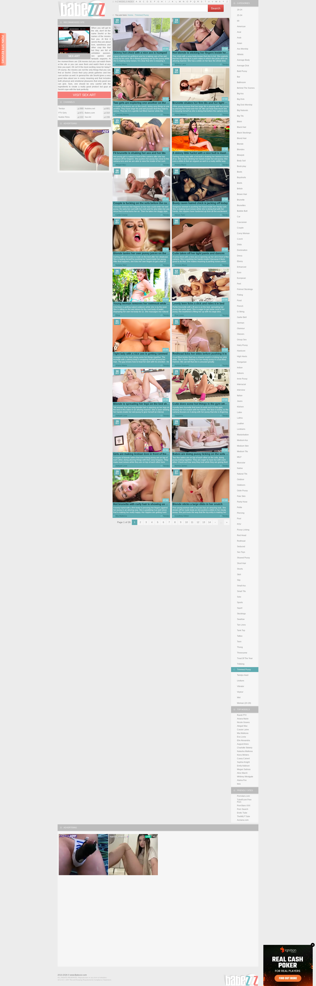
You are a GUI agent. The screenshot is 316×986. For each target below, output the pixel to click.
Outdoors (241, 485)
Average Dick (243, 65)
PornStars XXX (243, 805)
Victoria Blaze (181, 265)
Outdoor (240, 479)
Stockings (241, 613)
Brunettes (241, 205)
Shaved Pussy (243, 558)
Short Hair (241, 563)
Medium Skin (243, 446)
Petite (239, 507)
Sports (240, 602)
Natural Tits (242, 474)
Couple (240, 228)
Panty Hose (242, 502)
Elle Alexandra (243, 740)
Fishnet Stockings (245, 289)
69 (238, 21)
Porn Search (242, 809)
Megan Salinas (243, 769)
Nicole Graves (243, 722)
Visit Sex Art (84, 95)
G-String (240, 312)
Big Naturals (242, 110)
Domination (242, 250)
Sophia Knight (243, 762)
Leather (240, 423)
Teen (239, 641)
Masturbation (243, 435)
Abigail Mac (121, 165)
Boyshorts (241, 177)
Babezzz (81, 9)
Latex (239, 412)
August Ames (243, 744)
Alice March (242, 773)
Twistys (166, 64)
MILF (239, 457)
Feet (239, 284)
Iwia (239, 784)
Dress (239, 256)
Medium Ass (242, 440)
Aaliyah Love (121, 415)
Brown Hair (242, 194)
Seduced (241, 546)
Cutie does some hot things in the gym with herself (204, 403)
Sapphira (179, 415)
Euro (239, 272)
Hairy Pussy (242, 345)
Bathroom (241, 82)
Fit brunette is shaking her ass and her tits (139, 153)
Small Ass (241, 586)
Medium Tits (242, 451)
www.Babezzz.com (78, 975)
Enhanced (241, 267)
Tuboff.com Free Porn (244, 801)
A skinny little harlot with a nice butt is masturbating (204, 153)
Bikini (239, 121)
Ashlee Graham (182, 365)
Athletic (240, 54)
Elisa (118, 315)
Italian (239, 395)
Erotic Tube (242, 813)
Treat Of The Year (245, 658)
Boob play (241, 166)
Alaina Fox (242, 780)
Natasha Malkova (245, 751)
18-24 (239, 10)
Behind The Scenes (246, 88)
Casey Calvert (243, 758)
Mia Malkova (121, 516)
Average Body (243, 60)
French (240, 306)
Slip (238, 580)
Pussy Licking (243, 530)
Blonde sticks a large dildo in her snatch (197, 504)
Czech (240, 239)
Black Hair (241, 127)
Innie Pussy (242, 379)
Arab (239, 38)
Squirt (239, 608)
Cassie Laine (243, 729)
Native (240, 468)
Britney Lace (180, 64)
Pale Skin (241, 496)
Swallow (241, 619)
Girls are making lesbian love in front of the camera (144, 454)
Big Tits (240, 116)
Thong (240, 647)
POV (239, 524)
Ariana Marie (121, 64)
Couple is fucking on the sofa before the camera (143, 203)
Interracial (241, 384)
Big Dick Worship (244, 105)
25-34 (239, 15)
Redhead (241, 541)
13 (203, 522)
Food (239, 300)
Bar (238, 77)
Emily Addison (243, 766)
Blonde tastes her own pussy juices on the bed (142, 253)
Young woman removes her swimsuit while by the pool (147, 303)
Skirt (239, 574)
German (240, 323)
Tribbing (240, 664)
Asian (239, 43)
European (241, 278)
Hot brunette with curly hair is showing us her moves (146, 504)
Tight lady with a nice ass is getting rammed (140, 353)
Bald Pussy (242, 71)
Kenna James (181, 466)
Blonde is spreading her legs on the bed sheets (142, 403)
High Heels (242, 356)
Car (238, 216)
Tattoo (239, 636)
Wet (238, 697)
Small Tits (241, 591)
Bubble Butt (242, 211)
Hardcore (241, 351)
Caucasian (242, 222)
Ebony (240, 261)
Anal (239, 32)
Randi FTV (242, 715)
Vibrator (240, 686)
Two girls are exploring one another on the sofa (142, 102)
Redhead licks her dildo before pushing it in (199, 353)
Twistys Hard (242, 675)
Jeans (239, 401)
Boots (239, 172)
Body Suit (241, 161)
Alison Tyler (180, 215)
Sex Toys (241, 552)
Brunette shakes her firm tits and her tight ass (200, 102)
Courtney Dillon (182, 516)
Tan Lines (241, 625)
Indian (240, 367)
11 (192, 522)
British (240, 188)
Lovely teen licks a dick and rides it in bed (198, 303)
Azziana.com (243, 820)
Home (130, 15)
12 (198, 522)
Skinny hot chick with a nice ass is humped (140, 52)
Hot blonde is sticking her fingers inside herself (201, 52)
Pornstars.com (243, 796)
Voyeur (240, 692)
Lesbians (241, 429)
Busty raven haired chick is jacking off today (200, 203)
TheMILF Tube (243, 816)
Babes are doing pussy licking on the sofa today (202, 454)
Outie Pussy (242, 490)
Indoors (240, 373)
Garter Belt (242, 317)
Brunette (241, 200)
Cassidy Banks (122, 114)
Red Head (241, 535)
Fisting (240, 295)
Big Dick (240, 99)
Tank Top (241, 630)
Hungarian (242, 362)
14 (209, 522)
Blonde (240, 144)
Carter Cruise (122, 215)
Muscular (241, 463)
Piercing (240, 513)
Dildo (239, 244)
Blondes (240, 149)
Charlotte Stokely (244, 748)
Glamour (241, 328)
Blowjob (240, 155)
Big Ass (240, 93)
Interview (241, 390)
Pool (239, 518)
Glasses (240, 334)
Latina (240, 418)
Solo (239, 597)
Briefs (239, 183)
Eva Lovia (179, 315)
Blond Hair (242, 138)
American (241, 26)
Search (215, 8)
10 (186, 522)
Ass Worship (242, 49)
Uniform (240, 681)
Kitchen (240, 407)
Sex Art (74, 56)
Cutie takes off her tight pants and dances (198, 253)
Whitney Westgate (245, 776)
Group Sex (242, 339)
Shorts (240, 569)
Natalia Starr (121, 265)
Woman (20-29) (244, 703)
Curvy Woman (243, 233)
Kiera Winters (181, 114)
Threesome (242, 653)
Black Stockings (244, 133)
